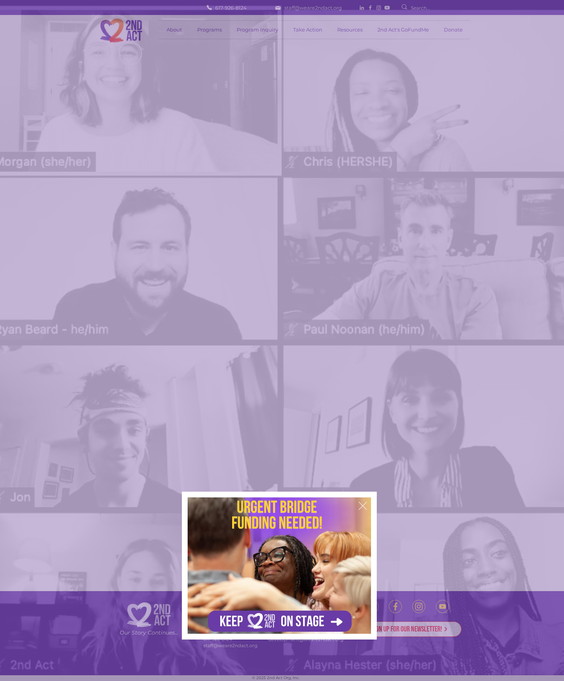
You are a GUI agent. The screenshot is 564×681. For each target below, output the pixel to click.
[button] (363, 506)
